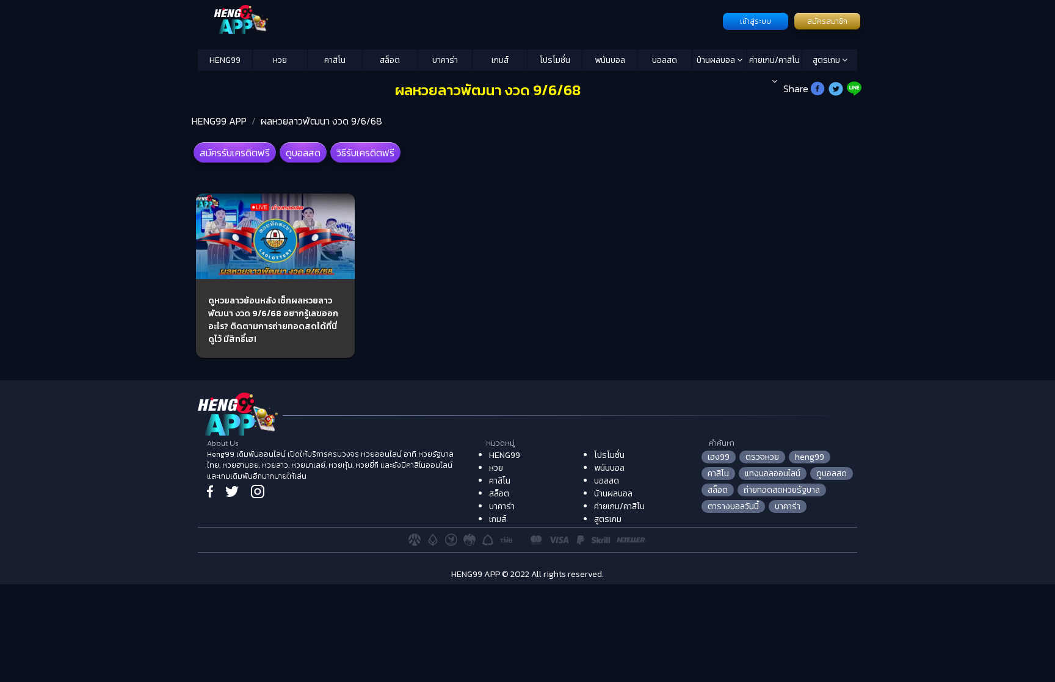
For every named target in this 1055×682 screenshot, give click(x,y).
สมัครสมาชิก (827, 21)
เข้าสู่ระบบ (755, 21)
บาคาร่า (445, 60)
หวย (280, 60)
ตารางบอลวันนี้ (733, 506)
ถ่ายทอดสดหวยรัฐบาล (782, 490)
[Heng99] (459, 20)
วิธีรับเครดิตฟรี (365, 152)
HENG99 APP (219, 121)
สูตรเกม (827, 60)
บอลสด (664, 60)
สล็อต (390, 60)
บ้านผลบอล (717, 60)
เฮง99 (719, 457)
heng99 (809, 457)
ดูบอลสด (303, 152)
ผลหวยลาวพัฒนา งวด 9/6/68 (321, 121)
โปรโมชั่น (555, 60)
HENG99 (225, 60)
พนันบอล (610, 60)
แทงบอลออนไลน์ (772, 473)
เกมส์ (500, 60)
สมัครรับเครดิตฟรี (235, 152)
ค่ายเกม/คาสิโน (774, 60)
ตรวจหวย (762, 457)
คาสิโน (335, 60)
